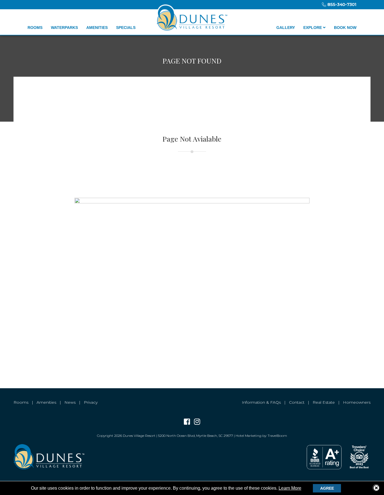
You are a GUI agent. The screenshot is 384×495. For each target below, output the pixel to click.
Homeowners (357, 402)
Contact (296, 402)
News (70, 402)
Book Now (345, 27)
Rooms (35, 27)
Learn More (290, 488)
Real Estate (324, 402)
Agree (327, 488)
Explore (313, 27)
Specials (125, 27)
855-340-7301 (341, 4)
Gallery (285, 27)
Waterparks (64, 27)
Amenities (97, 27)
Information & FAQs (261, 402)
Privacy (91, 402)
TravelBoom (277, 435)
